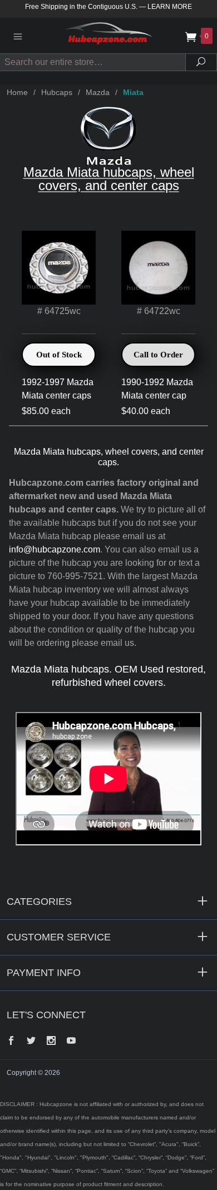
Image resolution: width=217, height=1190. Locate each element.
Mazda (98, 92)
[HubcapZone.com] (108, 35)
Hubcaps (56, 92)
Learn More (169, 7)
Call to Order (158, 354)
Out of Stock (59, 354)
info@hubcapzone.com (54, 549)
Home (17, 92)
